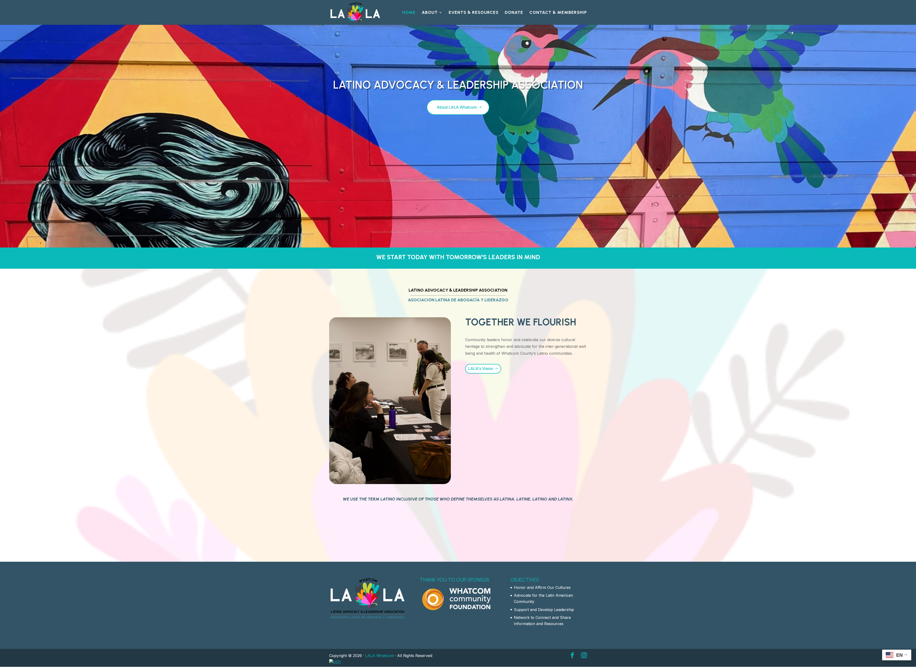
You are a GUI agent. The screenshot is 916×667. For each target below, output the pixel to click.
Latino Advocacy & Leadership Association (458, 84)
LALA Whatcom (379, 655)
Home (409, 13)
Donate (514, 13)
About (430, 13)
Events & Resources (474, 13)
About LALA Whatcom (457, 107)
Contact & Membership (558, 13)
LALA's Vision (480, 368)
